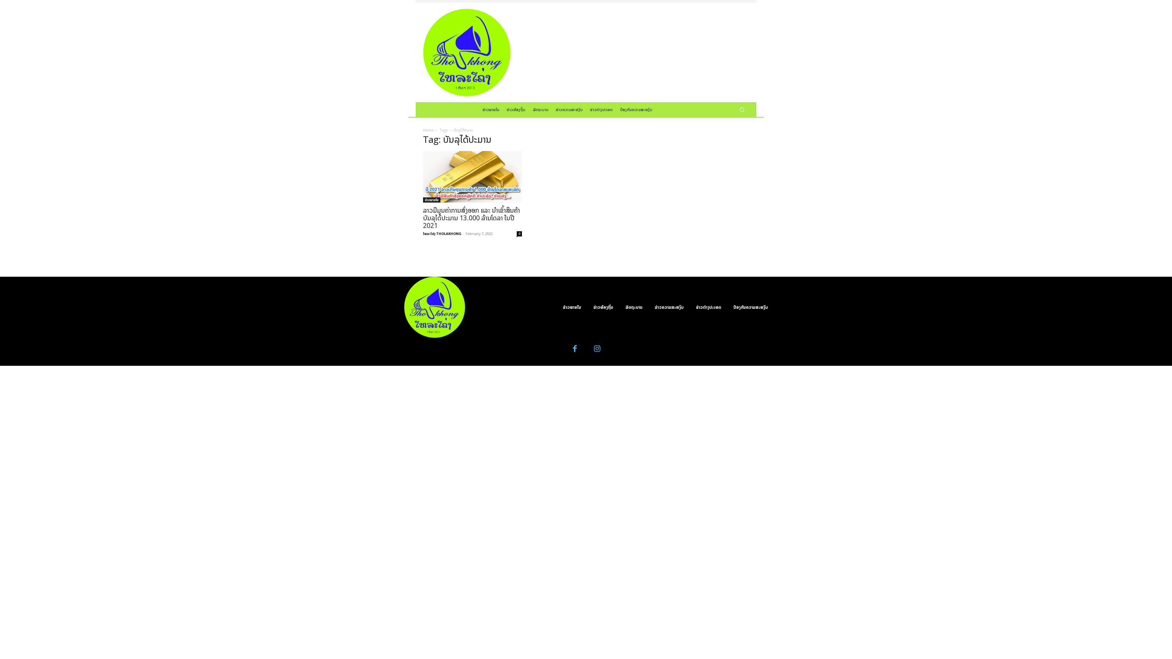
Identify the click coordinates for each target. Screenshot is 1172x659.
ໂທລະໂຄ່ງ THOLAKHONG (442, 233)
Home (428, 130)
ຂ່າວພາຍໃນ (432, 200)
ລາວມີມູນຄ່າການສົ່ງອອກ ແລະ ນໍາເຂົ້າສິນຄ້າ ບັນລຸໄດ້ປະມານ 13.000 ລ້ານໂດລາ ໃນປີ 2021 (471, 218)
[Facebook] (575, 348)
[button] (742, 109)
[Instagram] (597, 348)
